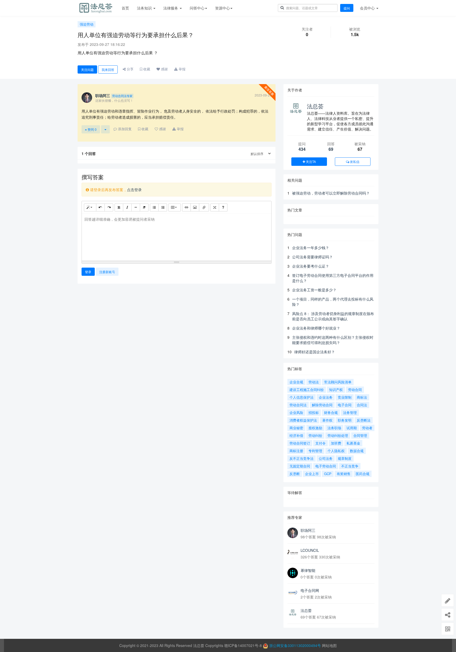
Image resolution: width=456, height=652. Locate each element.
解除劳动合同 (322, 404)
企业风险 (296, 412)
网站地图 (329, 645)
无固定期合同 (299, 466)
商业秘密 (296, 427)
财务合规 (331, 412)
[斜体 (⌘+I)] (127, 207)
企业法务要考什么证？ (310, 266)
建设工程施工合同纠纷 (306, 389)
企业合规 (296, 381)
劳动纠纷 (315, 435)
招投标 (313, 412)
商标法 (362, 397)
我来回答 (108, 69)
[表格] (174, 207)
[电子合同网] (292, 593)
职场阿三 (308, 530)
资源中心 (222, 8)
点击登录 (134, 189)
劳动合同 (355, 389)
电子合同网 (310, 590)
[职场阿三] (292, 533)
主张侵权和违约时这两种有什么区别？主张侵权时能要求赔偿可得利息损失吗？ (332, 340)
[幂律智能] (292, 573)
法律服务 (171, 8)
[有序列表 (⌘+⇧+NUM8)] (162, 207)
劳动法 (313, 381)
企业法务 (325, 397)
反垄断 (294, 473)
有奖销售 (343, 473)
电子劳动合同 (325, 466)
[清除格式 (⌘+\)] (144, 207)
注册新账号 (107, 271)
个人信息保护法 (301, 397)
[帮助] (223, 207)
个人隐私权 (336, 450)
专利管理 (315, 450)
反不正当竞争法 (301, 458)
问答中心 (197, 8)
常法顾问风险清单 (338, 381)
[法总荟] (292, 613)
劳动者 (367, 427)
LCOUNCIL (310, 550)
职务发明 (345, 420)
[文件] (204, 207)
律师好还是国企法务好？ (314, 351)
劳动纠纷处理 (337, 435)
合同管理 (360, 435)
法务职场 (334, 427)
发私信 (354, 161)
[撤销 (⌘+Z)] (100, 207)
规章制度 (345, 458)
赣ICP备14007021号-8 (243, 645)
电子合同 (345, 404)
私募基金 (353, 443)
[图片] (195, 207)
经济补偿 (296, 435)
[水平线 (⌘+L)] (135, 207)
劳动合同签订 (299, 443)
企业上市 (312, 473)
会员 (367, 8)
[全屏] (214, 207)
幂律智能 (308, 570)
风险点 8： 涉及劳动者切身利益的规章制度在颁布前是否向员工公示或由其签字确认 (333, 316)
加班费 (336, 443)
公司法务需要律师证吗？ (312, 256)
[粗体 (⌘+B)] (119, 207)
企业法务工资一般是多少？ (314, 289)
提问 (347, 8)
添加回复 (124, 128)
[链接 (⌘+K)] (186, 207)
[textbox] (176, 236)
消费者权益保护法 (303, 420)
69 (331, 149)
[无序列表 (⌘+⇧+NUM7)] (154, 207)
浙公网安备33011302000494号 (295, 645)
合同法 (362, 404)
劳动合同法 (298, 404)
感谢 (164, 68)
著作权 (327, 420)
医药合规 (362, 473)
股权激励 (315, 427)
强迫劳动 (86, 24)
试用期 (351, 427)
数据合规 (357, 450)
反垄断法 (363, 420)
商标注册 (296, 450)
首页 (125, 8)
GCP (327, 473)
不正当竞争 (349, 466)
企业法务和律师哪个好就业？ (316, 328)
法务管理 (350, 412)
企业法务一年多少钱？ (310, 247)
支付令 (320, 443)
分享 (130, 68)
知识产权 (336, 389)
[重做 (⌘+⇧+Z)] (108, 207)
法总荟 (315, 106)
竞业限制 (345, 397)
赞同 (92, 129)
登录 (88, 271)
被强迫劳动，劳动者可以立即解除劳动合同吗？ (331, 193)
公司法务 (325, 458)
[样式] (90, 207)
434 (302, 149)
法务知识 (145, 8)
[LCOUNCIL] (292, 553)
